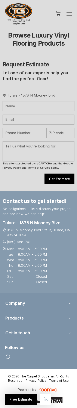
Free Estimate (21, 399)
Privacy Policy (12, 167)
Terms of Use (59, 380)
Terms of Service (38, 167)
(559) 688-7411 (19, 242)
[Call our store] (45, 399)
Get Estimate (59, 179)
